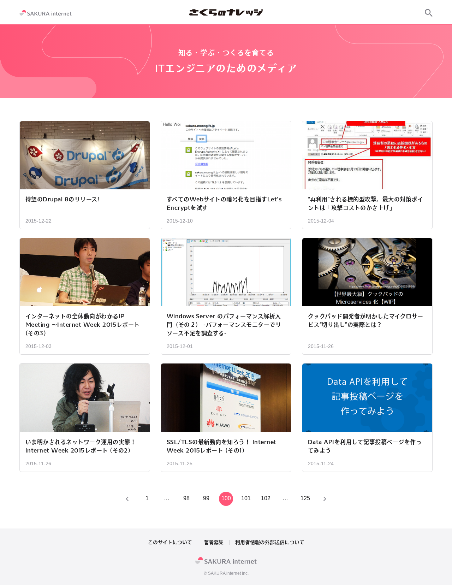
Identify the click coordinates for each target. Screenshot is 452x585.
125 (305, 498)
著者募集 (214, 542)
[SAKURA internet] (45, 13)
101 (246, 498)
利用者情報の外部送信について (269, 542)
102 (265, 498)
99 (206, 498)
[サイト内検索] (429, 12)
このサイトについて (170, 542)
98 (186, 498)
